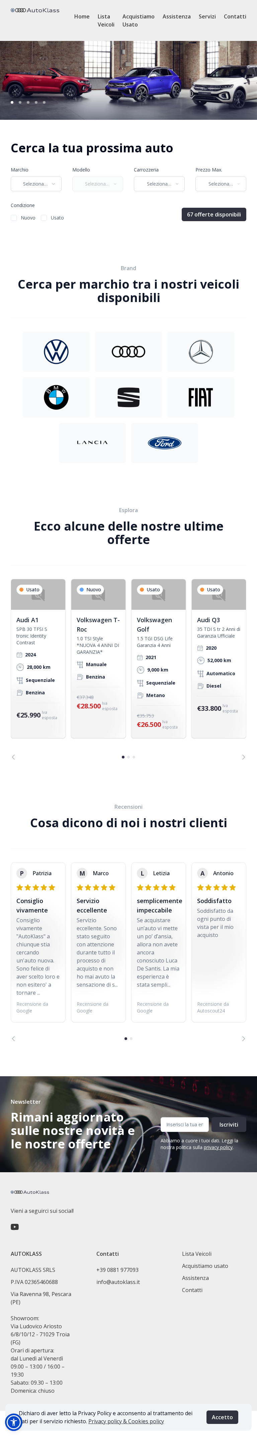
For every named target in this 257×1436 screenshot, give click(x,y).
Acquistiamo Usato (138, 20)
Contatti (235, 16)
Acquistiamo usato (205, 1266)
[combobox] (36, 184)
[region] (128, 669)
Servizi (207, 16)
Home (82, 16)
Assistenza (177, 16)
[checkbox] (14, 218)
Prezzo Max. (208, 169)
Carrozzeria (146, 169)
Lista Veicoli (106, 20)
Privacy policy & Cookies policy (126, 1421)
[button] (14, 1422)
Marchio (19, 169)
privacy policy (218, 1147)
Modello (81, 169)
